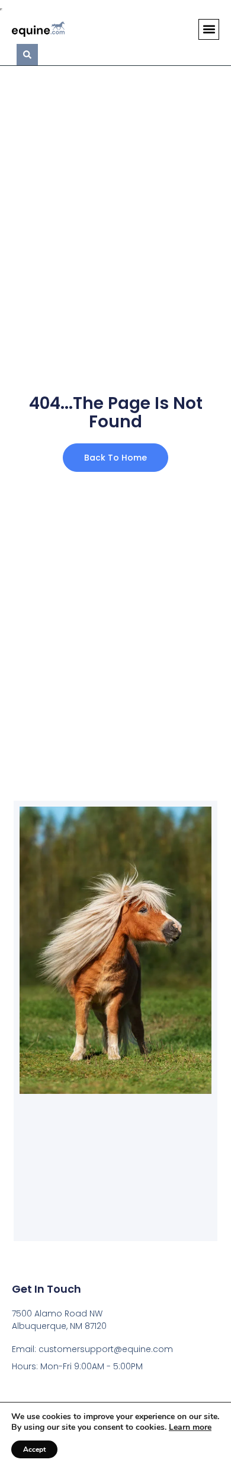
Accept (34, 1449)
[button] (208, 29)
